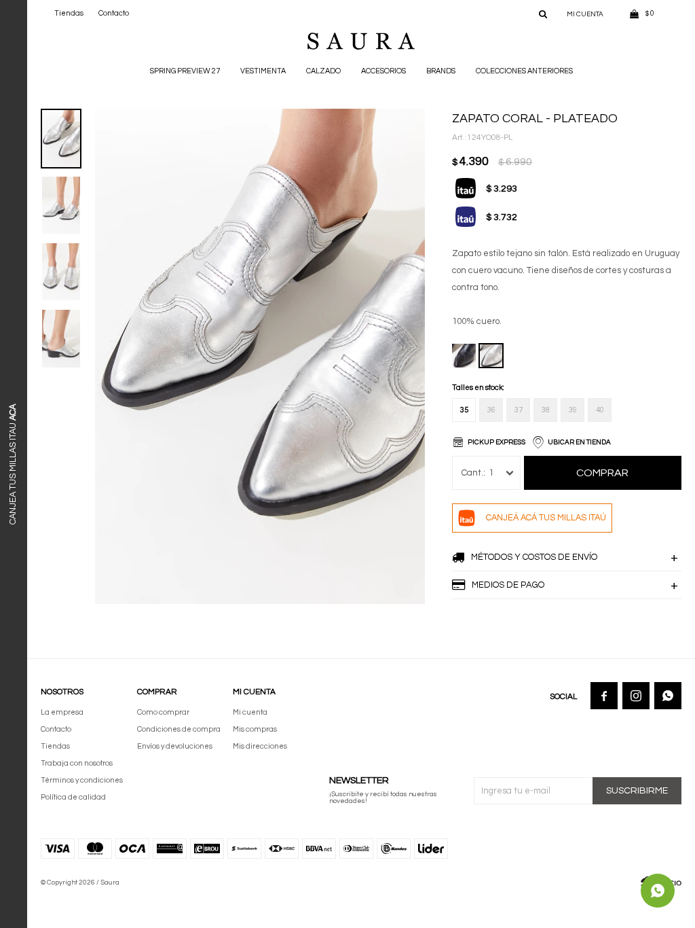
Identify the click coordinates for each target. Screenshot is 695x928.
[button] (543, 13)
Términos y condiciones (82, 780)
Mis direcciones (260, 746)
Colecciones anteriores (524, 71)
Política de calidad (73, 797)
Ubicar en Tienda (579, 442)
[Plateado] (491, 356)
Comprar (602, 472)
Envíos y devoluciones (174, 746)
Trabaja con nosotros (77, 763)
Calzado (323, 71)
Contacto (113, 13)
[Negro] (464, 356)
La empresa (62, 712)
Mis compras (255, 729)
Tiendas (68, 13)
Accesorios (383, 71)
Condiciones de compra (179, 729)
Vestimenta (263, 71)
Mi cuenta (250, 712)
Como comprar (163, 712)
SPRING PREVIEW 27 (185, 71)
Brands (440, 71)
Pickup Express (496, 442)
